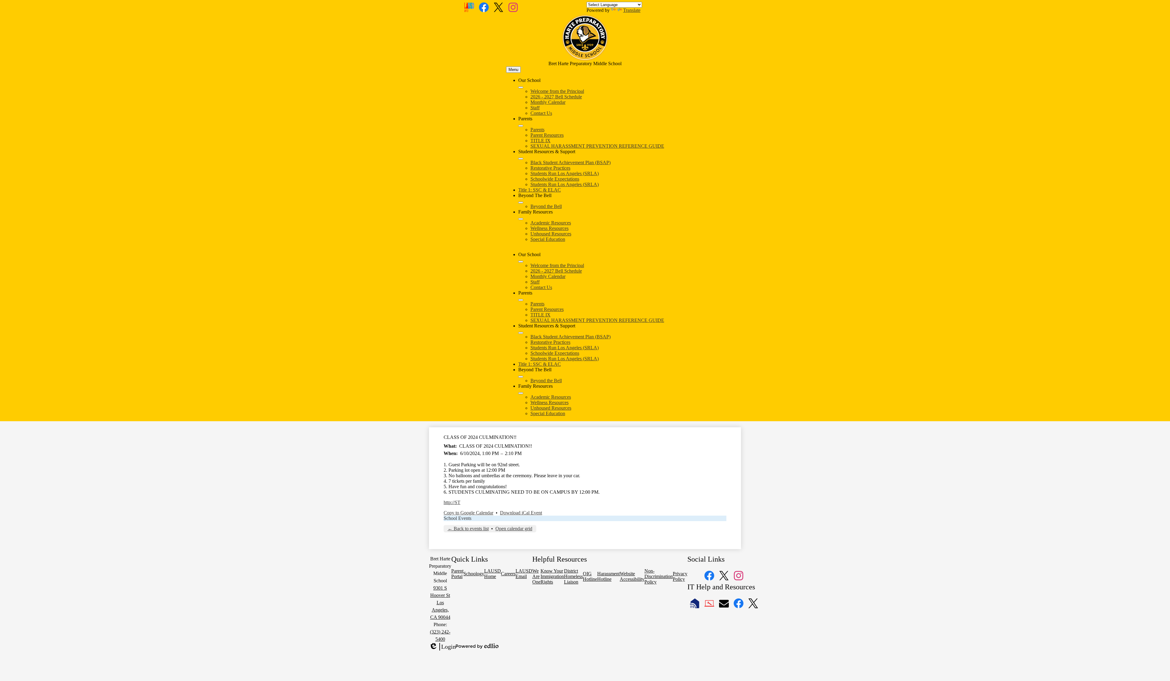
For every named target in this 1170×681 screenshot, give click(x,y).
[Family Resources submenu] (520, 219)
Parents (537, 129)
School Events (457, 518)
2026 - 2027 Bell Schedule (556, 96)
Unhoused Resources (550, 233)
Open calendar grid (513, 528)
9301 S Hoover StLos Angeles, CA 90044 (440, 602)
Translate (631, 10)
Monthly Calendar (548, 102)
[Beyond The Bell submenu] (520, 202)
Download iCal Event (521, 512)
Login (442, 647)
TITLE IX (540, 140)
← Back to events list (468, 528)
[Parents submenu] (520, 126)
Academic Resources (550, 222)
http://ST (452, 502)
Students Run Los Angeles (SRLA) (564, 173)
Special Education (547, 239)
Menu (513, 69)
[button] (520, 262)
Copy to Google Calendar (468, 512)
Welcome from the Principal (557, 91)
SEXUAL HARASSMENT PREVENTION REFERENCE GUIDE (597, 146)
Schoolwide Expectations (554, 179)
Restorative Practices (550, 168)
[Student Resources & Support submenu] (520, 159)
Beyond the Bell (546, 206)
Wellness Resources (549, 228)
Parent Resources (547, 135)
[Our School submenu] (520, 87)
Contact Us (541, 113)
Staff (535, 107)
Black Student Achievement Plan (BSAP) (570, 162)
